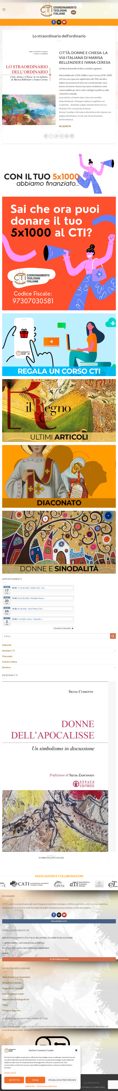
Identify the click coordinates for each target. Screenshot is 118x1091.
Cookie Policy (30, 1086)
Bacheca (6, 667)
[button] (76, 1050)
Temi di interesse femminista (16, 977)
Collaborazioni (91, 1083)
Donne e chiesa (9, 661)
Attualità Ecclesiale (11, 982)
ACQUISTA (65, 126)
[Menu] (4, 9)
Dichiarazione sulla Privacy (47, 1086)
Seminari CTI (8, 650)
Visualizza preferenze (62, 1080)
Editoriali (6, 645)
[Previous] (8, 766)
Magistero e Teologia (12, 988)
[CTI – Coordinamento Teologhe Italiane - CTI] (59, 9)
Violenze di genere (11, 1010)
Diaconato (7, 656)
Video (5, 1004)
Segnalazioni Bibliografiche (15, 999)
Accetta (14, 1080)
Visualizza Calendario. (63, 628)
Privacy (86, 1087)
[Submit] (113, 636)
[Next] (110, 766)
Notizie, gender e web (13, 993)
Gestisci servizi (10, 1072)
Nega (35, 1080)
